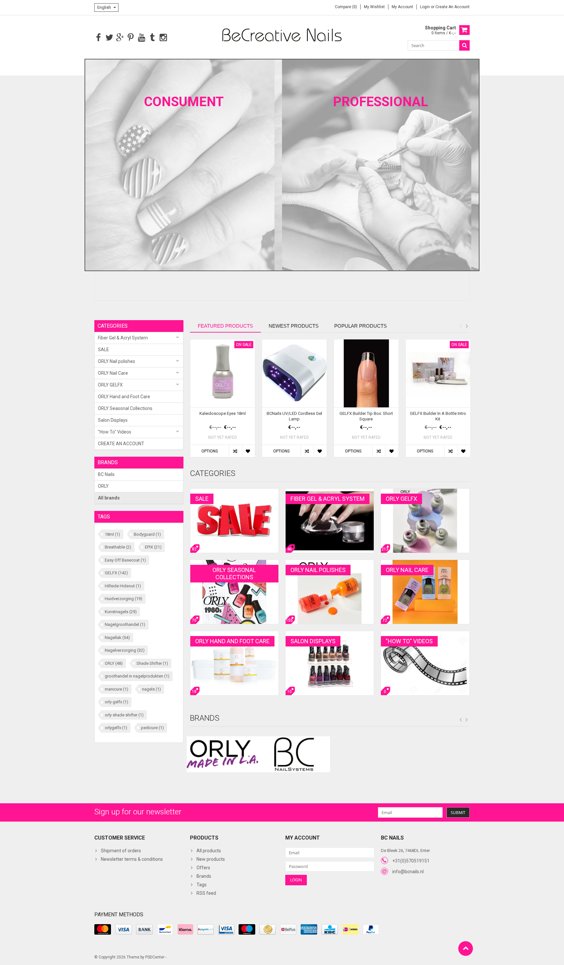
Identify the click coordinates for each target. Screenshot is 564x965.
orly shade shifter (124, 714)
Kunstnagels (121, 611)
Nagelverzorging (125, 650)
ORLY (103, 486)
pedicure (152, 727)
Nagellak (117, 637)
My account (402, 7)
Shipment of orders (121, 850)
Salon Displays (113, 420)
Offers (203, 867)
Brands (203, 876)
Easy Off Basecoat (125, 560)
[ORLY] (222, 754)
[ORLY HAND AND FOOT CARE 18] (234, 634)
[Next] (467, 720)
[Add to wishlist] (248, 451)
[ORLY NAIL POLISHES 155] (330, 563)
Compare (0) (346, 7)
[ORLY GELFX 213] (425, 492)
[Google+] (120, 37)
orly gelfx (116, 701)
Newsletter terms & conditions (132, 859)
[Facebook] (98, 37)
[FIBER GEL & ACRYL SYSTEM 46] (330, 492)
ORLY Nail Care (113, 373)
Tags (201, 884)
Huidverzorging (123, 598)
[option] (222, 401)
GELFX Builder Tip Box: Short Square (366, 416)
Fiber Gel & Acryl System (123, 337)
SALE (103, 349)
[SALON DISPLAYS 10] (330, 634)
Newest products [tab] (294, 326)
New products (210, 859)
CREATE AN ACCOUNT (121, 443)
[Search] (464, 45)
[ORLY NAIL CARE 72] (425, 563)
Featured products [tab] (225, 326)
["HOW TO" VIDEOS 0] (425, 634)
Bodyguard (147, 534)
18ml (112, 534)
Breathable (118, 547)
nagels (151, 689)
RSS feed (206, 893)
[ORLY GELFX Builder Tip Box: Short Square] (366, 373)
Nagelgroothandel (125, 624)
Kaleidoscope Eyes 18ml (222, 413)
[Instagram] (163, 37)
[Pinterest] (131, 37)
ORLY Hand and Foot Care (124, 396)
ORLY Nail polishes (116, 361)
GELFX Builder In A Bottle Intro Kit (438, 416)
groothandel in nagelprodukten (137, 676)
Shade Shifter (152, 663)
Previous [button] (460, 326)
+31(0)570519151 (411, 860)
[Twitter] (109, 37)
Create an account (452, 7)
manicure (116, 689)
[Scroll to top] (465, 948)
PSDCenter (154, 957)
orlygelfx (116, 727)
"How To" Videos (114, 431)
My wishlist (374, 7)
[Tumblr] (152, 37)
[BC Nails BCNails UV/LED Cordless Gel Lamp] (294, 373)
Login (425, 7)
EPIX (153, 547)
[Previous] (461, 720)
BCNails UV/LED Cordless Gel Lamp (294, 416)
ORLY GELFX (110, 384)
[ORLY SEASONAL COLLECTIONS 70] (234, 563)
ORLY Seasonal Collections (125, 408)
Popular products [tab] (360, 326)
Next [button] (467, 326)
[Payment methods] (102, 929)
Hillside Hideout (123, 585)
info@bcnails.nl (408, 871)
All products (208, 850)
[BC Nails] (294, 754)
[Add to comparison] (235, 451)
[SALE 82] (234, 492)
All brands (109, 497)
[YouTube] (141, 37)
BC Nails (106, 474)
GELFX (116, 572)
